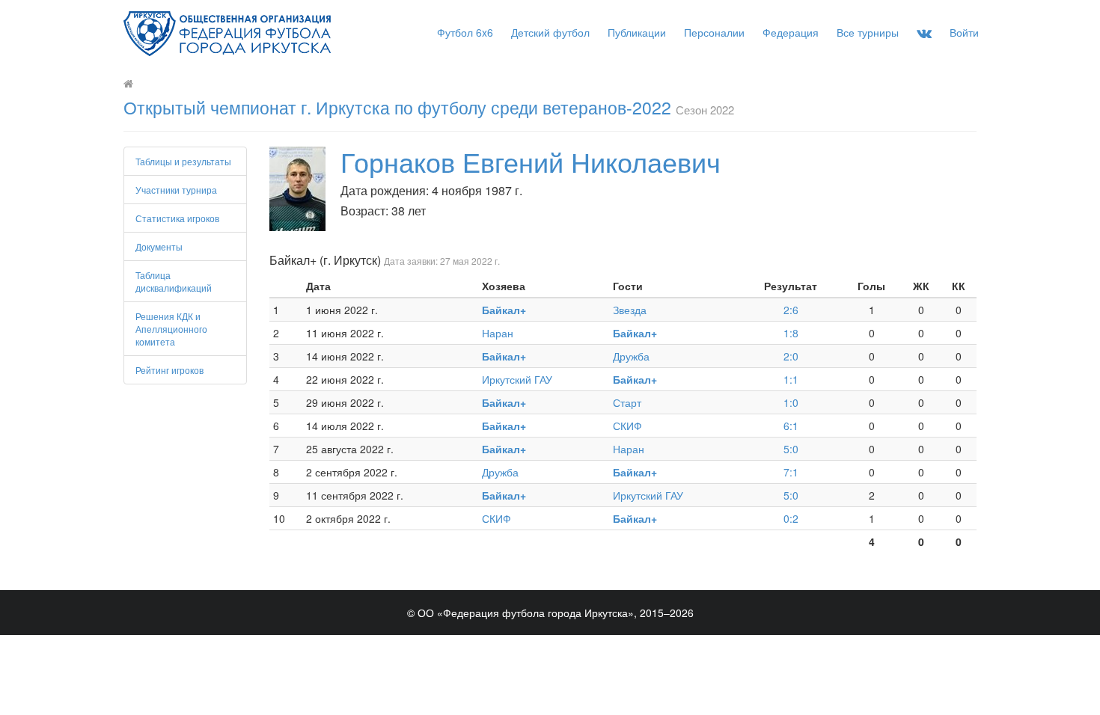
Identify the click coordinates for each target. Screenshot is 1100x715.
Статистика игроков (177, 218)
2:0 (790, 356)
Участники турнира (176, 189)
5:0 (790, 448)
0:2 (790, 518)
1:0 (790, 402)
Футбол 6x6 (465, 32)
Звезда (630, 309)
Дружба (631, 356)
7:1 (790, 471)
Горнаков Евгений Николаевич (530, 161)
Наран (497, 332)
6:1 (790, 425)
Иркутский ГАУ (517, 379)
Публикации (637, 32)
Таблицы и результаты (183, 161)
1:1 (790, 379)
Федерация (791, 32)
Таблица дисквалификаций (173, 281)
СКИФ (627, 425)
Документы (159, 246)
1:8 (790, 332)
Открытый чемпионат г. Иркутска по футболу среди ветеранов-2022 (397, 107)
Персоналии (714, 32)
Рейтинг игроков (169, 369)
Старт (627, 402)
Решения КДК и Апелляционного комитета (171, 329)
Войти (964, 32)
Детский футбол (550, 32)
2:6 (790, 309)
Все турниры (868, 32)
